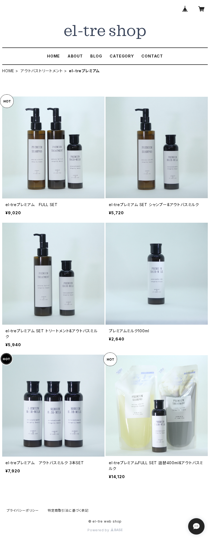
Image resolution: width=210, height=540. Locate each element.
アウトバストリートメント (42, 70)
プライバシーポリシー (23, 510)
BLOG (96, 56)
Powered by (99, 530)
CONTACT (152, 56)
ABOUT (75, 56)
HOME (53, 56)
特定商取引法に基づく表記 (68, 510)
